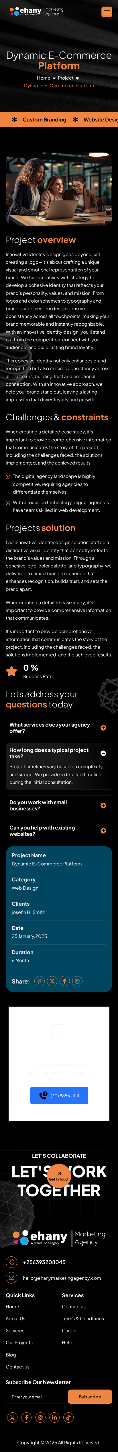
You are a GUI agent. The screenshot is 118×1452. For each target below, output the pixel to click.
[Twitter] (12, 1417)
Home (43, 78)
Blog (11, 1355)
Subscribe (90, 1397)
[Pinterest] (39, 981)
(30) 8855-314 (65, 1095)
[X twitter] (52, 981)
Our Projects (19, 1342)
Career (69, 1330)
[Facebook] (26, 1417)
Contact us (18, 1367)
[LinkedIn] (54, 1417)
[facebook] (65, 981)
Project (66, 78)
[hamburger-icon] (106, 12)
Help (67, 1342)
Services (15, 1330)
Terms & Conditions (83, 1318)
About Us (15, 1318)
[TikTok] (68, 1417)
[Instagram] (77, 981)
